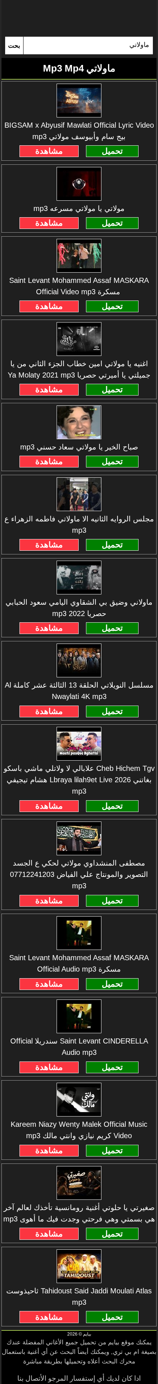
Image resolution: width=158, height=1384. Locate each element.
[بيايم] (78, 18)
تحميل (112, 151)
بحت (14, 45)
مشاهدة (49, 151)
